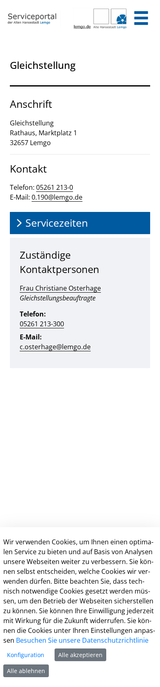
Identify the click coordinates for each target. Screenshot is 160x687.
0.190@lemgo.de (57, 197)
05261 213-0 (54, 187)
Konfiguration (25, 655)
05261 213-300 (42, 323)
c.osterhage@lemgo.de (55, 346)
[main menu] (141, 19)
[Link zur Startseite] (33, 18)
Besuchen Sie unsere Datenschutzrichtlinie (82, 640)
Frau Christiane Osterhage (60, 288)
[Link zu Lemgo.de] (100, 18)
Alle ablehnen (26, 671)
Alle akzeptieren (80, 655)
